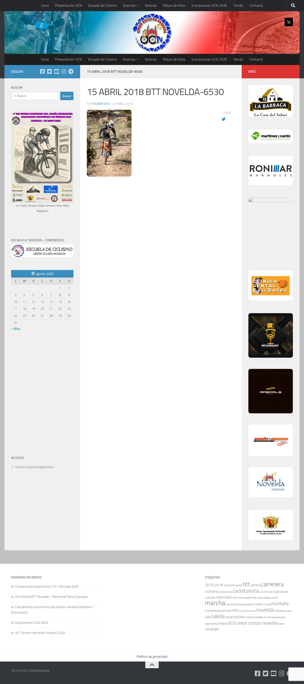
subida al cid (262, 617)
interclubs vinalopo (261, 597)
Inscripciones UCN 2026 (209, 5)
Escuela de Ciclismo (102, 5)
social (229, 617)
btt (246, 584)
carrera (255, 585)
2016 (219, 585)
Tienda (238, 5)
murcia (242, 610)
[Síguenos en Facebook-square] (42, 71)
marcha (215, 603)
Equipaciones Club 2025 (31, 623)
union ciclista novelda (257, 623)
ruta (208, 617)
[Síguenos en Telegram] (70, 71)
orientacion (280, 610)
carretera (272, 584)
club (276, 591)
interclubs (224, 597)
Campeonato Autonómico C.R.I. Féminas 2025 (46, 587)
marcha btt (231, 604)
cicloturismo (226, 591)
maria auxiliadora (245, 604)
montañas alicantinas (218, 610)
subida (249, 617)
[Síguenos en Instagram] (63, 71)
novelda (265, 610)
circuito (268, 591)
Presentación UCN (68, 5)
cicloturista (246, 591)
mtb (234, 610)
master (259, 604)
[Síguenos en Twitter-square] (49, 71)
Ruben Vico (101, 104)
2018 (226, 585)
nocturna (250, 610)
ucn (231, 622)
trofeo (222, 623)
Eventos (129, 5)
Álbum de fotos (174, 5)
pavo (289, 610)
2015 (209, 585)
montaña (279, 603)
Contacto (256, 5)
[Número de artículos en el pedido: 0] (289, 22)
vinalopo (212, 629)
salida (218, 616)
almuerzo (236, 585)
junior (275, 597)
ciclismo (211, 591)
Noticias (151, 5)
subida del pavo (278, 617)
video (281, 623)
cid (261, 591)
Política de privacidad (152, 656)
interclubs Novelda (241, 597)
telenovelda (211, 623)
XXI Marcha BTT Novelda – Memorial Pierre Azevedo (51, 597)
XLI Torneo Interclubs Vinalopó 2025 (40, 633)
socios (239, 616)
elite (213, 597)
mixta (267, 604)
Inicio (45, 5)
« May (15, 329)
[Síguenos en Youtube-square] (56, 71)
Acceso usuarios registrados (34, 467)
